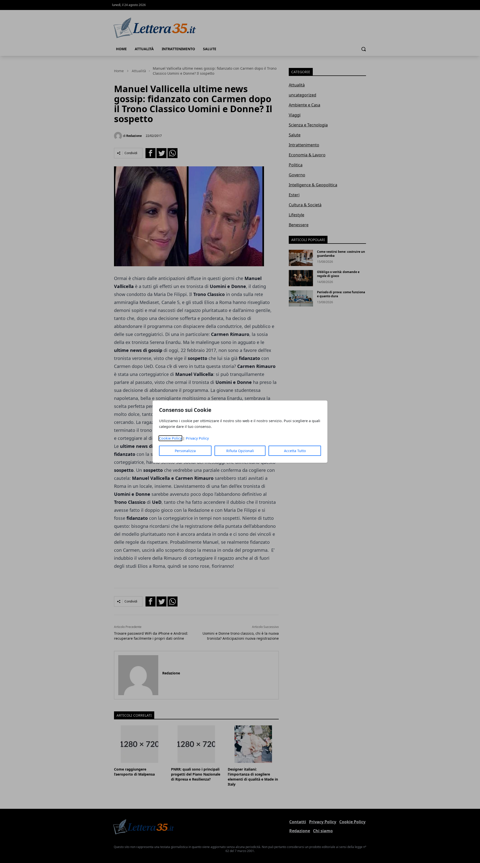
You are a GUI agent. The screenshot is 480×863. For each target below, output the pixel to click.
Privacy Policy (197, 438)
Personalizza (185, 450)
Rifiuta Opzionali (240, 450)
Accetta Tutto (295, 450)
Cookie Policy (170, 438)
